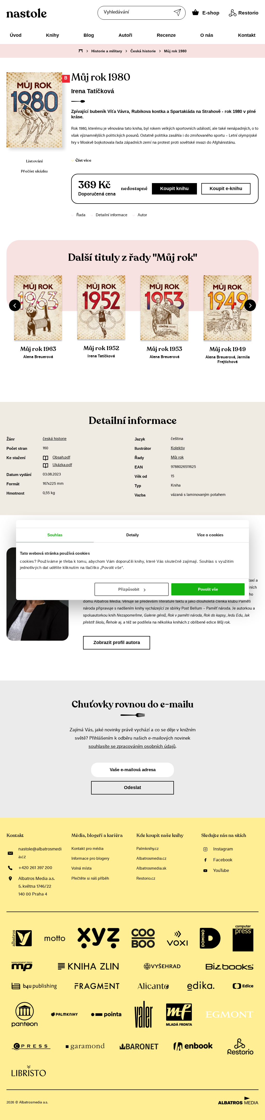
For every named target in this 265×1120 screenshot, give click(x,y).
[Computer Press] (243, 938)
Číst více (83, 160)
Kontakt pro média (87, 849)
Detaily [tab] (132, 535)
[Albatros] (22, 938)
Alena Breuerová (38, 357)
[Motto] (54, 938)
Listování (34, 161)
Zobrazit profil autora (116, 642)
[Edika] (200, 986)
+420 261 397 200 (35, 868)
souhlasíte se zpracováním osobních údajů (132, 747)
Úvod (15, 35)
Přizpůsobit (128, 589)
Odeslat (132, 787)
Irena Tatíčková (92, 91)
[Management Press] (22, 966)
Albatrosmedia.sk (151, 869)
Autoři (125, 35)
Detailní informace (111, 215)
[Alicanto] (153, 986)
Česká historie (143, 51)
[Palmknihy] (64, 1015)
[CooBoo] (143, 938)
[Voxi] (177, 938)
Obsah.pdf (61, 458)
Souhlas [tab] (54, 535)
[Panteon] (24, 1015)
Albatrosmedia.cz (151, 859)
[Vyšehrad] (162, 966)
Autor (142, 215)
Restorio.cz (145, 879)
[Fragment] (97, 986)
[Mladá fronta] (179, 1015)
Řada (80, 215)
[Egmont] (229, 1015)
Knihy (52, 35)
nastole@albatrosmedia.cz (40, 853)
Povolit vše (208, 589)
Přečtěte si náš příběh (90, 879)
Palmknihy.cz (147, 849)
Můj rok (177, 458)
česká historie (55, 439)
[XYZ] (98, 938)
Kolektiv (178, 448)
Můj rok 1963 (38, 349)
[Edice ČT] (243, 986)
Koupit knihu (174, 188)
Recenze (166, 35)
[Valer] (143, 1015)
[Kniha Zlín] (88, 966)
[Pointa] (106, 1015)
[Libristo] (28, 1071)
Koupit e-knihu (226, 188)
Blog (89, 35)
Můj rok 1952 (101, 348)
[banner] (48, 13)
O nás (206, 35)
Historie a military (106, 51)
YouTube (221, 871)
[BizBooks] (230, 966)
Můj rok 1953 (164, 349)
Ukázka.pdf (62, 465)
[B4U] (34, 986)
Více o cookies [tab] (210, 535)
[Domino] (210, 938)
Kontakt (246, 35)
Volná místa (81, 869)
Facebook (222, 860)
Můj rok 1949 (227, 349)
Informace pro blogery (90, 859)
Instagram (223, 849)
